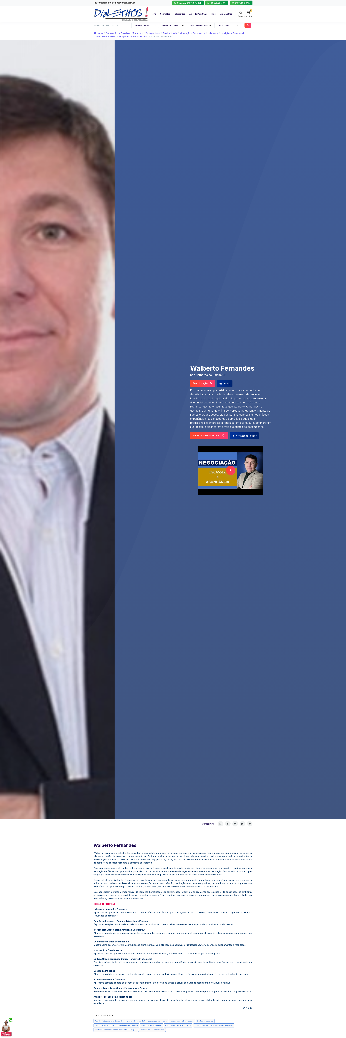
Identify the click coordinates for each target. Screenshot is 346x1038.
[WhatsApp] (220, 823)
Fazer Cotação (201, 383)
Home (99, 33)
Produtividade (170, 33)
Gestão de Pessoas (106, 36)
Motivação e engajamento (151, 1025)
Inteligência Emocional (232, 33)
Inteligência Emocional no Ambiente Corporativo (214, 1025)
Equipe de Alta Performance (133, 36)
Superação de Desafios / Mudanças (124, 33)
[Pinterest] (249, 823)
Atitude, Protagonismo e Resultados (109, 1021)
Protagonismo (153, 33)
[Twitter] (235, 823)
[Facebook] (228, 823)
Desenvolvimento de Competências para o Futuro (147, 1021)
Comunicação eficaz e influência (178, 1025)
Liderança (213, 33)
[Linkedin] (242, 823)
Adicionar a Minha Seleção (207, 435)
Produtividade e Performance (182, 1021)
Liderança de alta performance (152, 1030)
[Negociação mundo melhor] (230, 470)
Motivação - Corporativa (192, 33)
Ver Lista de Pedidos (246, 435)
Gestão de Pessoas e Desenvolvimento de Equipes (115, 1030)
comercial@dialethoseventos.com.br (116, 2)
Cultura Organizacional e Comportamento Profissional (116, 1025)
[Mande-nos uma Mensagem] (7, 1027)
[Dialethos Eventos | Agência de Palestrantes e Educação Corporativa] (121, 13)
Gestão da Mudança (205, 1021)
